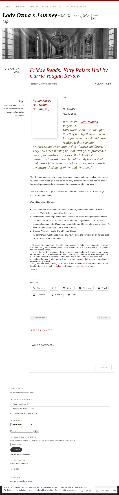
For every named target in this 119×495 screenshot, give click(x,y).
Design (7, 7)
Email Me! (16, 450)
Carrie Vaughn (88, 122)
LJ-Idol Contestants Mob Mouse (25, 413)
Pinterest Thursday (51, 7)
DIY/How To (20, 7)
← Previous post (38, 318)
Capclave (58, 266)
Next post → (104, 318)
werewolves (19, 115)
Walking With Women (76, 7)
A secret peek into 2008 (21, 404)
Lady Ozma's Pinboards (19, 463)
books (6, 105)
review (21, 112)
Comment (103, 367)
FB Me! (16, 469)
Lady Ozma (43, 84)
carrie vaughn (14, 105)
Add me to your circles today (21, 481)
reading (15, 112)
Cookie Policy (61, 490)
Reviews (34, 7)
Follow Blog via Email (24, 437)
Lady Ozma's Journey (29, 15)
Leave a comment (104, 84)
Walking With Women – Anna (23, 409)
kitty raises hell (14, 109)
